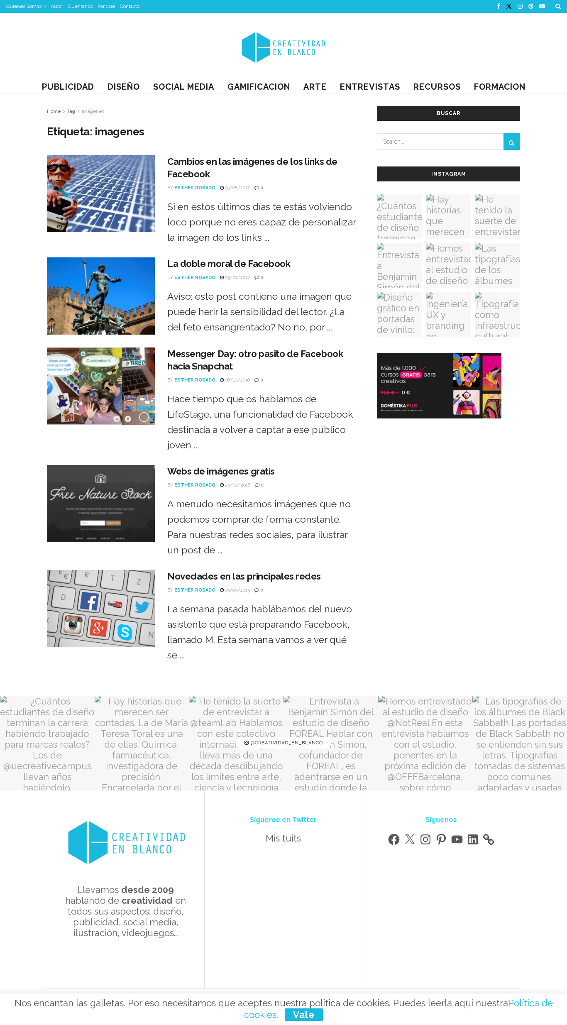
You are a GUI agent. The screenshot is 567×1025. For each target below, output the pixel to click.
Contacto (129, 6)
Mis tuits (283, 838)
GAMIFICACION (258, 87)
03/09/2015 (237, 590)
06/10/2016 (237, 380)
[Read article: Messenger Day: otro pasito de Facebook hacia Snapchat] (101, 386)
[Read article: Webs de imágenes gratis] (101, 503)
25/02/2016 (237, 485)
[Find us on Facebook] (498, 6)
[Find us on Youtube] (542, 6)
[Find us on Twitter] (509, 6)
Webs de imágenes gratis (221, 471)
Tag (71, 111)
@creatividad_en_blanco (286, 743)
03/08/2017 (237, 188)
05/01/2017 (237, 277)
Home (54, 111)
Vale (304, 1014)
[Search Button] (558, 6)
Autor (57, 6)
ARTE (315, 87)
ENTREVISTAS (370, 87)
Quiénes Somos (24, 6)
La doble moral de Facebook (229, 263)
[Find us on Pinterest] (530, 6)
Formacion (499, 87)
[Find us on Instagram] (520, 6)
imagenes (93, 111)
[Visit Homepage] (283, 46)
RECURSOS (437, 87)
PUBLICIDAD (68, 87)
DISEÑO (124, 87)
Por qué (106, 6)
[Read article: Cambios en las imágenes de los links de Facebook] (101, 193)
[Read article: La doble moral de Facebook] (101, 296)
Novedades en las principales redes (244, 576)
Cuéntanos (80, 6)
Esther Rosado (194, 188)
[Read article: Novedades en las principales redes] (101, 608)
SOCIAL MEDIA (183, 87)
